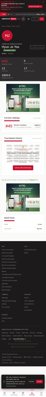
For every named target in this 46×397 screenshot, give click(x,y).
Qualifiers (5, 284)
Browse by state (7, 253)
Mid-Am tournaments (9, 265)
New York (25, 333)
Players (8, 26)
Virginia (4, 339)
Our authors (28, 310)
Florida (12, 333)
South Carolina (17, 336)
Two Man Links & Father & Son (11, 274)
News (26, 253)
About (26, 307)
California (5, 333)
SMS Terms (27, 357)
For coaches (6, 307)
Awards (4, 304)
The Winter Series (8, 277)
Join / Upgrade (29, 301)
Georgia (39, 333)
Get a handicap (7, 287)
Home (3, 26)
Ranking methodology (9, 301)
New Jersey (28, 336)
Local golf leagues (8, 256)
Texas (18, 333)
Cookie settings (7, 360)
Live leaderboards (30, 250)
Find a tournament (8, 250)
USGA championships (9, 268)
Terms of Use (6, 357)
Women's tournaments (9, 262)
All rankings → (37, 118)
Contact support (7, 318)
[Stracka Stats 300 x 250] (23, 98)
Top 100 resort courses (9, 280)
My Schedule (6, 290)
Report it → (34, 180)
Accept (39, 381)
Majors (4, 271)
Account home (29, 304)
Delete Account (38, 357)
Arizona (32, 333)
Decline (31, 381)
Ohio (10, 339)
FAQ (3, 321)
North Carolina (6, 336)
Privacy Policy (17, 357)
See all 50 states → (19, 339)
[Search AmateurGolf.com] (28, 19)
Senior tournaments (8, 259)
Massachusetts (39, 336)
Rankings (5, 298)
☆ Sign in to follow (37, 47)
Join (41, 19)
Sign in (35, 19)
